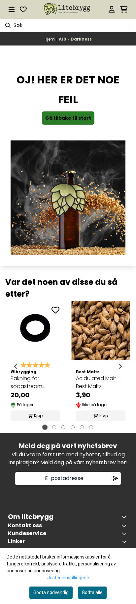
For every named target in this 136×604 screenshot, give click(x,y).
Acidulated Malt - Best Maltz (98, 382)
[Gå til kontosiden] (111, 9)
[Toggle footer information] (125, 516)
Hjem (50, 39)
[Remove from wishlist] (115, 478)
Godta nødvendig (51, 592)
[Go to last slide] (16, 366)
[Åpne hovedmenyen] (11, 9)
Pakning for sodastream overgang (26, 382)
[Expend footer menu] (125, 533)
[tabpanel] (35, 366)
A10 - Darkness (75, 39)
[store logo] (67, 9)
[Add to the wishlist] (55, 310)
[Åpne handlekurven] (123, 9)
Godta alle (92, 592)
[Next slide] (120, 366)
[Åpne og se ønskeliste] (23, 9)
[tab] (45, 427)
